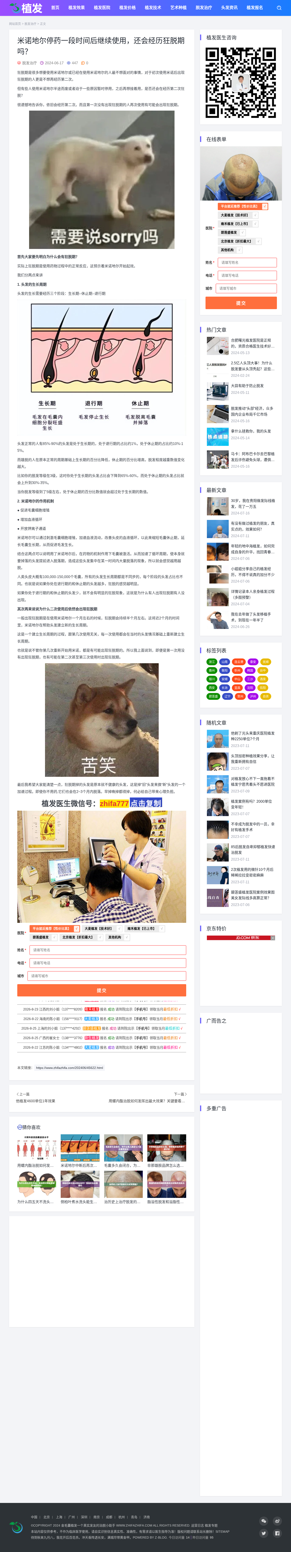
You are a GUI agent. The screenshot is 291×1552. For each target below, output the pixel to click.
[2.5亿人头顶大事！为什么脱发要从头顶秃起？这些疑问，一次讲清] (218, 369)
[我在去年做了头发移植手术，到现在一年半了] (218, 620)
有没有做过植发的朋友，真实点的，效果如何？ (253, 526)
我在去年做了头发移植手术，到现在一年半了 (251, 617)
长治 (225, 687)
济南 (146, 1517)
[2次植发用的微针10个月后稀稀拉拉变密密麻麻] (218, 875)
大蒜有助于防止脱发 (247, 386)
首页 (55, 8)
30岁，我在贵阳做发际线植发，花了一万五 (253, 504)
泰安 (253, 661)
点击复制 (145, 803)
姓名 (20, 950)
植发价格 (127, 8)
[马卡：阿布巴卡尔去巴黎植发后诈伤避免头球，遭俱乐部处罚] (218, 459)
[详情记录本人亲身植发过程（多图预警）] (218, 597)
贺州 (240, 696)
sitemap (222, 1531)
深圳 (84, 1517)
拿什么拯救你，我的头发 (251, 431)
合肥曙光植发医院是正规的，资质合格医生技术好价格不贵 (253, 343)
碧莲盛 (213, 696)
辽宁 (228, 696)
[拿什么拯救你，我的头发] (218, 437)
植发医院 (102, 8)
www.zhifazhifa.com (134, 1525)
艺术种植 (178, 8)
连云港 (238, 661)
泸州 (253, 696)
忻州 (237, 670)
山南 (225, 661)
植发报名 (255, 8)
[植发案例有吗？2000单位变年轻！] (218, 807)
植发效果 (76, 8)
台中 (263, 670)
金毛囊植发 (69, 1525)
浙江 (212, 661)
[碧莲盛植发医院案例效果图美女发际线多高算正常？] (218, 898)
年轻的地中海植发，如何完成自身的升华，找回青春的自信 (253, 549)
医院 (20, 933)
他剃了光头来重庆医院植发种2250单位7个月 (253, 736)
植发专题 (211, 1525)
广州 (71, 1517)
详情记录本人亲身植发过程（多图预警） (253, 594)
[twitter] (263, 1533)
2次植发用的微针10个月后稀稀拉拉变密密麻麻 (252, 872)
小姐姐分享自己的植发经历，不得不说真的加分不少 (253, 572)
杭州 (121, 1517)
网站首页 (15, 23)
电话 (20, 963)
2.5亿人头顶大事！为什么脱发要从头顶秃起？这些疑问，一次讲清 (253, 366)
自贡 (266, 696)
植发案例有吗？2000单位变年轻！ (251, 804)
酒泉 (263, 679)
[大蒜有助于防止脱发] (218, 391)
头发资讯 (229, 8)
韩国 (250, 670)
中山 (237, 679)
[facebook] (277, 1533)
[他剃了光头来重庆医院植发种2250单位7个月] (218, 739)
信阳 (263, 687)
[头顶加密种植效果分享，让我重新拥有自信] (218, 761)
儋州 (212, 670)
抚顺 (266, 661)
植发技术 (153, 8)
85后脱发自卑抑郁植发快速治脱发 (253, 850)
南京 (96, 1517)
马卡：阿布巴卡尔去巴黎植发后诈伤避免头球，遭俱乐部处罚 (253, 457)
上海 (59, 1517)
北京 (46, 1517)
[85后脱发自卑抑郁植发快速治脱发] (218, 852)
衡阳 (225, 670)
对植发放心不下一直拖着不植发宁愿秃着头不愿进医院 (253, 782)
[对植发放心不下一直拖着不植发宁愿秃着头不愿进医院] (218, 784)
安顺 (225, 679)
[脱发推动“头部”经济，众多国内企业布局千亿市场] (218, 414)
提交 (102, 990)
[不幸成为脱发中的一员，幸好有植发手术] (218, 830)
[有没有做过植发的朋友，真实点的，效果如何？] (218, 529)
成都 (109, 1517)
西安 (212, 687)
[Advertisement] (101, 1271)
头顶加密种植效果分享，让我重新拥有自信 (253, 759)
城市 (20, 976)
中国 (34, 1517)
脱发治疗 (204, 8)
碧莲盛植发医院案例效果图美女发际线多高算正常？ (253, 895)
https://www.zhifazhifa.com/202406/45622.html (69, 1068)
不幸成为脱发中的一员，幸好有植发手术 (253, 827)
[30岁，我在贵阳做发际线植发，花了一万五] (218, 506)
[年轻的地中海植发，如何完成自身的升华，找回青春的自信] (218, 552)
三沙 (250, 679)
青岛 (134, 1517)
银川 (212, 679)
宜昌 (237, 687)
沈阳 (250, 687)
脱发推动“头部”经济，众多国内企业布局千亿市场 (252, 411)
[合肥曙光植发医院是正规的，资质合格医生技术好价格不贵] (218, 346)
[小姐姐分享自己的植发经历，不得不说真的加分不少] (218, 574)
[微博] (277, 1521)
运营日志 (197, 1525)
